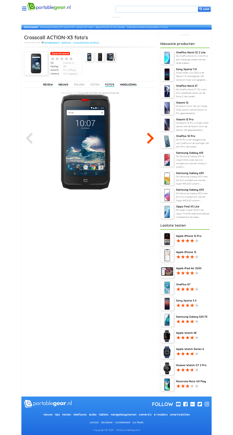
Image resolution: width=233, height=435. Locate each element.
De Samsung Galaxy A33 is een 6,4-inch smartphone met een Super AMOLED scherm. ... (192, 178)
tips (57, 414)
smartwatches (180, 414)
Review (48, 84)
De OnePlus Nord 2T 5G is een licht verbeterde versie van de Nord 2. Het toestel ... (191, 91)
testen (66, 414)
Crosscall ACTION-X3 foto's (86, 42)
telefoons (66, 42)
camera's (145, 414)
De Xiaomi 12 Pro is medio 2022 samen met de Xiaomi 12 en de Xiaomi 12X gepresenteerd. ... (192, 124)
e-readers (161, 414)
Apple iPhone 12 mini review (110, 27)
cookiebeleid (122, 422)
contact (94, 422)
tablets (103, 414)
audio (93, 414)
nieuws (48, 414)
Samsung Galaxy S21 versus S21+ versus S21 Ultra (66, 27)
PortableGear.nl (51, 42)
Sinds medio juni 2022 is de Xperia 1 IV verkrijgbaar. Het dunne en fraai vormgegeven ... (191, 74)
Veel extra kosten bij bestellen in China (147, 27)
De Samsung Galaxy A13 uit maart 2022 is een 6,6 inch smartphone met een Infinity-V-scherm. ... (191, 159)
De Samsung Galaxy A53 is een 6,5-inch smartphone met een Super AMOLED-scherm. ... (192, 195)
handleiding (128, 84)
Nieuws (63, 84)
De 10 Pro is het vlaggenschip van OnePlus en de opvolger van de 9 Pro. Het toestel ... (192, 141)
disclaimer (107, 422)
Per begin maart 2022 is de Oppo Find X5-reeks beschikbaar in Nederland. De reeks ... (193, 212)
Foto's (109, 84)
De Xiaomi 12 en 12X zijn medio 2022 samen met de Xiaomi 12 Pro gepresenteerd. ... (191, 108)
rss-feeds (138, 422)
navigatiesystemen (123, 414)
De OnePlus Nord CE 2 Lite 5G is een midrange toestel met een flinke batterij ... (192, 57)
